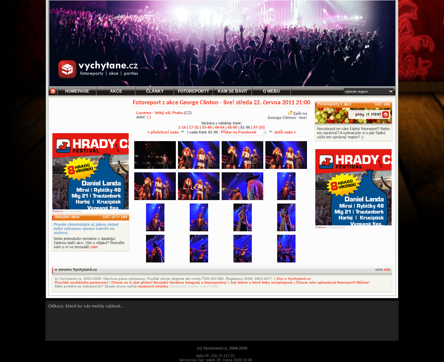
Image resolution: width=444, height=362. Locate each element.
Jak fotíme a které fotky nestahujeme (261, 282)
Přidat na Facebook (238, 132)
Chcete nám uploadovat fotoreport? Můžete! (332, 282)
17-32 (194, 127)
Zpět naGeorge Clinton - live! (287, 115)
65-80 (232, 127)
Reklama (57, 211)
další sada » (284, 132)
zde (124, 217)
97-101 (259, 127)
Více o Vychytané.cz (293, 279)
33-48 (207, 127)
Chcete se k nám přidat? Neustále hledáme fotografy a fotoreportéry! (169, 282)
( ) (149, 117)
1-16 (182, 127)
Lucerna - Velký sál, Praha (159, 113)
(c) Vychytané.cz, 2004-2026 (222, 348)
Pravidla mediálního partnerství (81, 282)
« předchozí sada (163, 132)
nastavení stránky (153, 286)
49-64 (219, 127)
